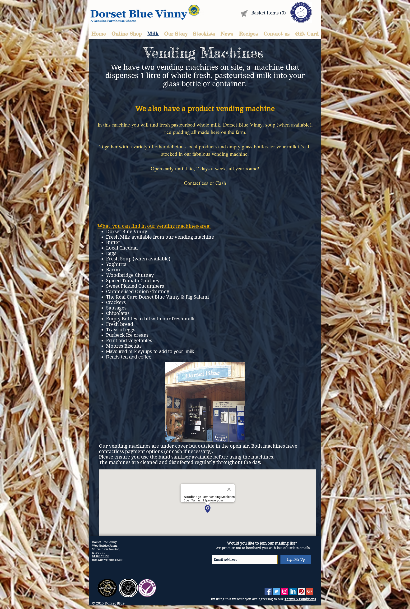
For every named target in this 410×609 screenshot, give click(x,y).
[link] (266, 13)
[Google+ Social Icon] (309, 591)
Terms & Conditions (300, 599)
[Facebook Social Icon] (268, 591)
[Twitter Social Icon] (276, 591)
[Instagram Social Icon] (284, 591)
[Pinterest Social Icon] (301, 591)
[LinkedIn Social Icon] (293, 591)
